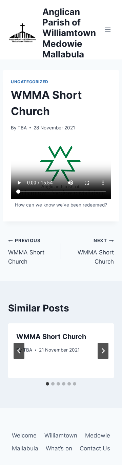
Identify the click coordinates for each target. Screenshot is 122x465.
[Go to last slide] (19, 351)
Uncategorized (29, 81)
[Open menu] (107, 29)
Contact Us (95, 448)
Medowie (97, 435)
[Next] (103, 351)
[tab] (47, 384)
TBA (22, 127)
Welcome (24, 435)
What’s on (59, 448)
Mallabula (25, 448)
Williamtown (60, 435)
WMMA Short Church (26, 251)
